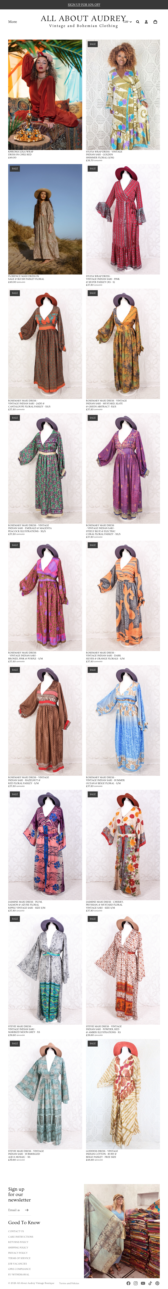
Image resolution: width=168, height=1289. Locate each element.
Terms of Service (19, 1258)
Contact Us (16, 1231)
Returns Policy (18, 1242)
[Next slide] (76, 94)
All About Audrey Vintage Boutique (35, 1283)
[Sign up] (27, 1210)
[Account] (146, 21)
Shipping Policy (18, 1247)
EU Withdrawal (18, 1274)
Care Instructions (20, 1237)
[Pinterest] (157, 1283)
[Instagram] (135, 1283)
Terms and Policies (69, 1283)
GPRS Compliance (19, 1269)
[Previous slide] (14, 94)
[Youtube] (143, 1283)
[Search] (137, 21)
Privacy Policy (17, 1253)
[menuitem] (12, 22)
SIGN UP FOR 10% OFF (84, 5)
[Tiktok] (150, 1283)
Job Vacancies (17, 1263)
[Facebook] (128, 1283)
